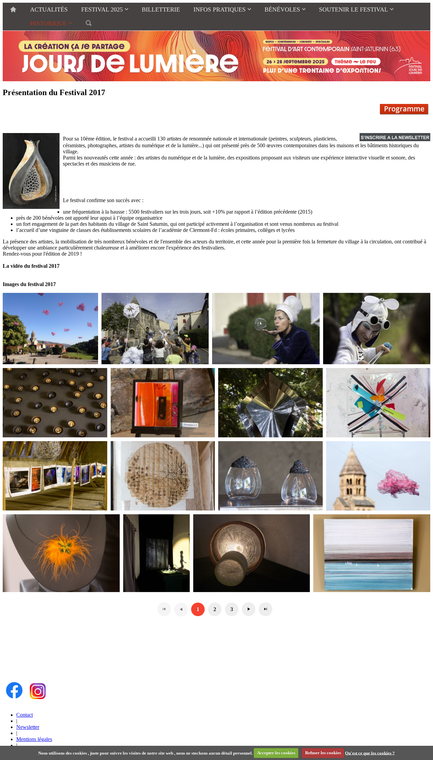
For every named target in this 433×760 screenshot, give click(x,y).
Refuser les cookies (323, 752)
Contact (24, 715)
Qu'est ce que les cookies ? (370, 752)
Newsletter (27, 727)
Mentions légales (34, 739)
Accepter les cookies (276, 752)
